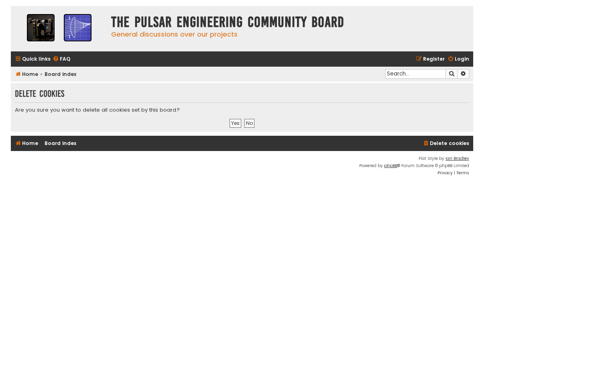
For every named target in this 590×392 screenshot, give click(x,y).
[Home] (59, 28)
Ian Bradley (457, 158)
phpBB (390, 166)
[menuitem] (61, 59)
